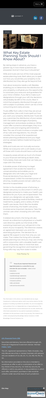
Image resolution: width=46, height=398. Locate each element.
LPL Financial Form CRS (11, 338)
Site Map (5, 388)
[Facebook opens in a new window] (41, 19)
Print (7, 32)
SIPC (9, 347)
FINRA (4, 347)
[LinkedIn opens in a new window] (35, 19)
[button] (39, 4)
